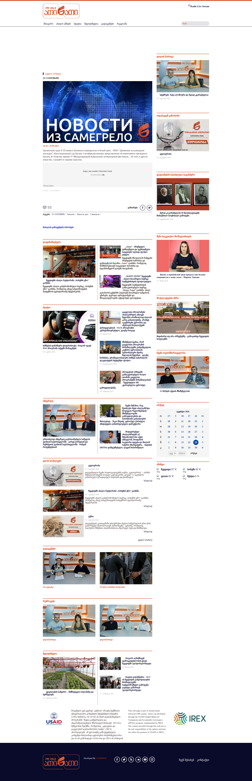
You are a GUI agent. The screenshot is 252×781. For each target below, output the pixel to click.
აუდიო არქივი (53, 73)
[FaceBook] (148, 86)
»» (205, 411)
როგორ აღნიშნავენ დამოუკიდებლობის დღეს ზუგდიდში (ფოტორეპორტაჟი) (136, 661)
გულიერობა (94, 465)
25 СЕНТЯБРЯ (54, 190)
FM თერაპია (48, 587)
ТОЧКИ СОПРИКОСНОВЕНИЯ (112, 587)
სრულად (148, 481)
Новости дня (82, 214)
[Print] (45, 207)
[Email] (50, 207)
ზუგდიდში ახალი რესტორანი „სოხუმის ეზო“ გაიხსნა (113, 491)
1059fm (45, 190)
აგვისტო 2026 (182, 412)
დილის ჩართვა (49, 640)
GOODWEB (101, 758)
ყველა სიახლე (145, 540)
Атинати (70, 214)
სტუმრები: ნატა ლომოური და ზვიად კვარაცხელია (184, 95)
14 (182, 437)
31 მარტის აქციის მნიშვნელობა (175, 391)
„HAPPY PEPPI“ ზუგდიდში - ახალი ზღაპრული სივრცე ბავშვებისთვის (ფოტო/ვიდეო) (136, 279)
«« (161, 411)
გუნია (91, 516)
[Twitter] (149, 207)
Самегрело (95, 214)
